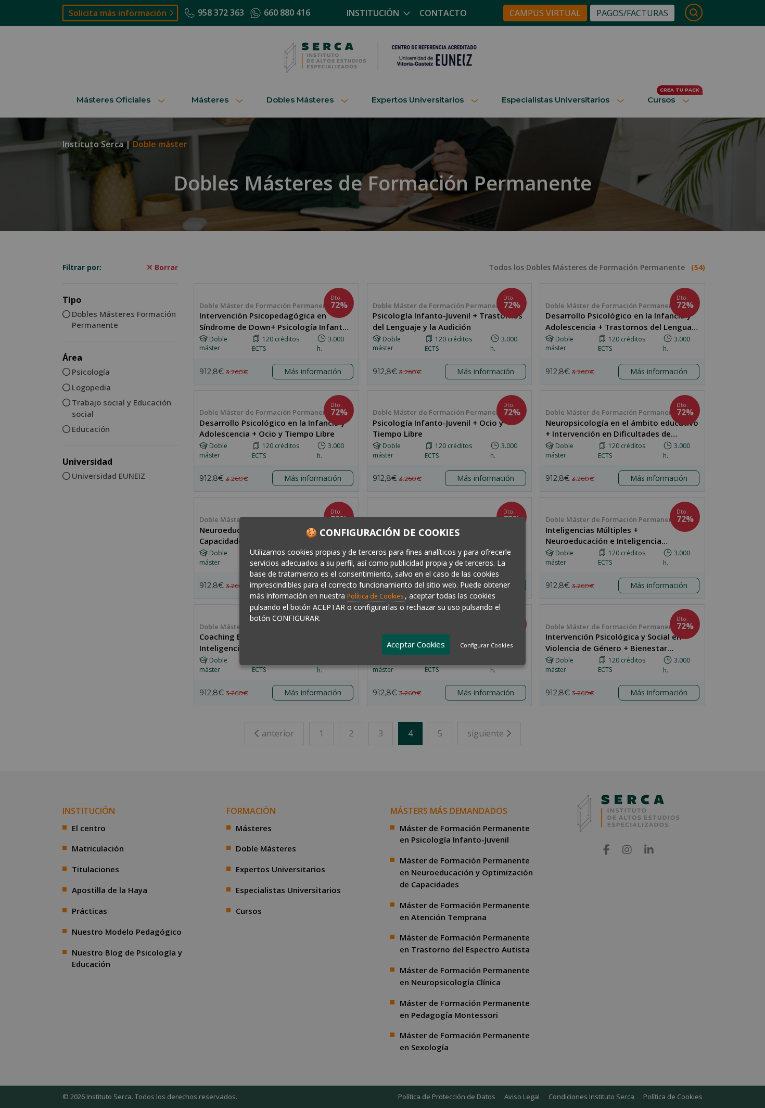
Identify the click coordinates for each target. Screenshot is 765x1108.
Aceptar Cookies (416, 644)
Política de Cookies (376, 595)
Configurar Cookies (486, 644)
